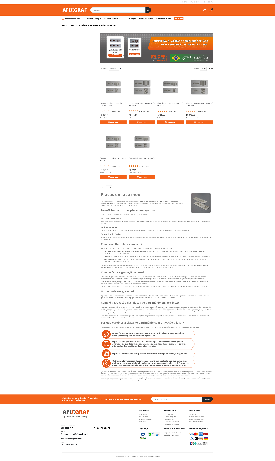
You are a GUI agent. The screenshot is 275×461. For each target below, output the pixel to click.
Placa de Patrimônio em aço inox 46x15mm (112, 159)
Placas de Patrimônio (78, 25)
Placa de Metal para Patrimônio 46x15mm (168, 104)
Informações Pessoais (196, 417)
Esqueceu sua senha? (196, 419)
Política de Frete (169, 419)
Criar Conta (208, 2)
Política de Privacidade (171, 424)
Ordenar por (104, 69)
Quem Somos (143, 414)
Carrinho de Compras (196, 422)
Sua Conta (192, 414)
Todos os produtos (72, 19)
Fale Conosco (195, 2)
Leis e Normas (143, 417)
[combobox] (120, 10)
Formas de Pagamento (171, 422)
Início (64, 25)
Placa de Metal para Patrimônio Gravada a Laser (111, 104)
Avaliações (142, 422)
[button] (204, 10)
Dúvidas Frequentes (170, 417)
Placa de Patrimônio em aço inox (141, 158)
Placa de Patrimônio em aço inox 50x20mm (198, 104)
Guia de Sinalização (145, 419)
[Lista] (212, 68)
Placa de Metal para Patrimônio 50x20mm (140, 104)
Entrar (184, 2)
